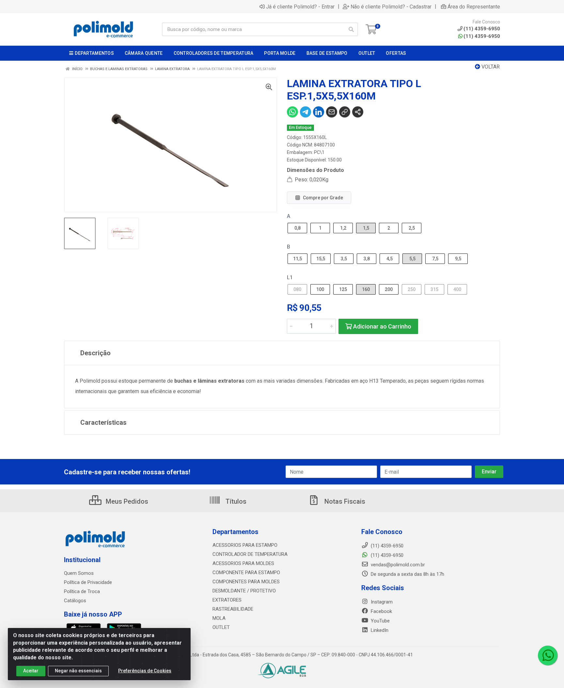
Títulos (235, 501)
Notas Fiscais (344, 501)
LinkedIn (378, 630)
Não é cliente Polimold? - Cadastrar (391, 6)
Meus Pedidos (126, 501)
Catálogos (75, 601)
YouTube (379, 621)
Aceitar (31, 670)
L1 (290, 277)
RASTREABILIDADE (232, 609)
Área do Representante (473, 6)
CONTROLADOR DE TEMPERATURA (250, 554)
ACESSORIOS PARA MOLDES (243, 563)
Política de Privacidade (88, 582)
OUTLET (221, 627)
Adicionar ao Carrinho (381, 326)
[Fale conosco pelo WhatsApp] (547, 655)
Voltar (490, 67)
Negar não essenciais (78, 670)
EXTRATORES (227, 600)
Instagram (381, 602)
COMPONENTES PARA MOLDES (246, 582)
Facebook (380, 611)
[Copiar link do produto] (344, 111)
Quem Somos (79, 573)
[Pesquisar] (351, 29)
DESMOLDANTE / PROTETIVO (244, 591)
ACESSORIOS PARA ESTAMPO (244, 545)
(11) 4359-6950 (481, 36)
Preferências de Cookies (144, 670)
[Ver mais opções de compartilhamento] (357, 111)
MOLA (219, 618)
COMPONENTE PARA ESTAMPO (246, 572)
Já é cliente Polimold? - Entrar (300, 6)
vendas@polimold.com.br (397, 565)
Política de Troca (82, 591)
